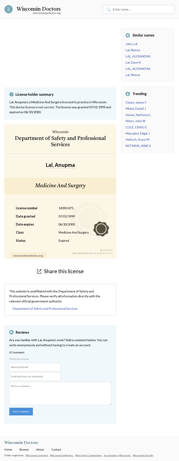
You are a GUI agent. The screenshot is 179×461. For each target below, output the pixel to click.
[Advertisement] (60, 57)
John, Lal (131, 44)
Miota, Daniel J (136, 108)
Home (8, 449)
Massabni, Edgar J (138, 133)
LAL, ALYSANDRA (138, 56)
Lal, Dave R (133, 62)
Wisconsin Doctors (39, 9)
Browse (24, 449)
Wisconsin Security (143, 455)
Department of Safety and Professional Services (45, 308)
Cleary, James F (136, 102)
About (40, 449)
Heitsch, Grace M (137, 139)
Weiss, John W (135, 121)
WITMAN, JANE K (138, 146)
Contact (56, 449)
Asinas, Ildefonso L (138, 115)
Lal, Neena (133, 50)
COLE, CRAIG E (136, 127)
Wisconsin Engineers (61, 455)
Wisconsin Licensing (37, 455)
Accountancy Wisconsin (117, 455)
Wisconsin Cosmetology (88, 455)
